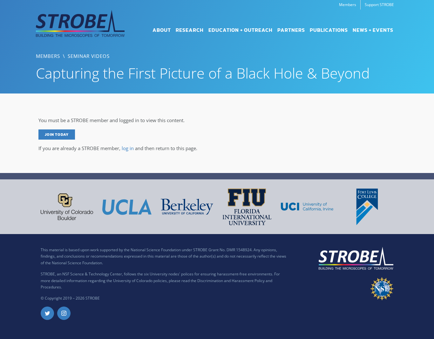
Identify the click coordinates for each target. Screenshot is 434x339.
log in (128, 148)
